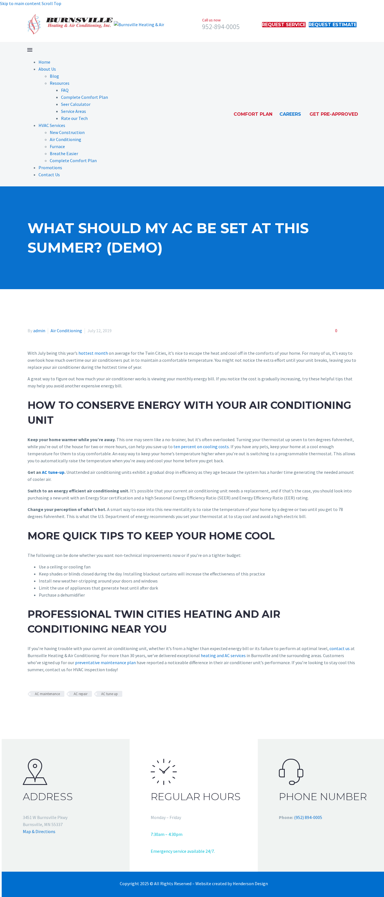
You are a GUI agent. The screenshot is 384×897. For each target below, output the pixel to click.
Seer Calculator (76, 104)
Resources (59, 83)
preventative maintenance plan (105, 662)
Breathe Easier (64, 153)
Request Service (284, 24)
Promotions (50, 167)
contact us (339, 648)
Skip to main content (20, 3)
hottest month (93, 353)
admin (39, 330)
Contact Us (49, 174)
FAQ (65, 90)
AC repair (80, 693)
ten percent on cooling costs (201, 446)
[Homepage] (95, 24)
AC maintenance (47, 693)
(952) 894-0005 (308, 817)
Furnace (57, 146)
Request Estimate (333, 24)
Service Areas (73, 111)
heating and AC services (223, 655)
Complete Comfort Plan (84, 97)
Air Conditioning (65, 139)
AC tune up (109, 693)
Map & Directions (39, 831)
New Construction (67, 132)
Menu (29, 50)
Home (44, 62)
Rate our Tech (74, 118)
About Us (47, 69)
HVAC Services (52, 125)
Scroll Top (51, 3)
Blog (54, 76)
